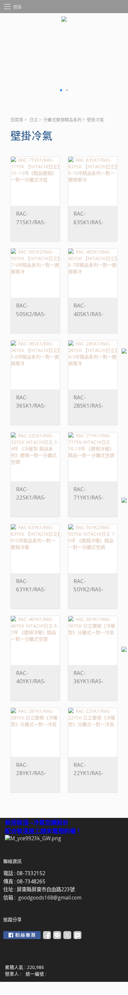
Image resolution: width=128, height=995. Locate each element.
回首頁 (17, 119)
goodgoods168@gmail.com (49, 897)
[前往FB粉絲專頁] (22, 935)
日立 (34, 119)
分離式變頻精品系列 (62, 119)
